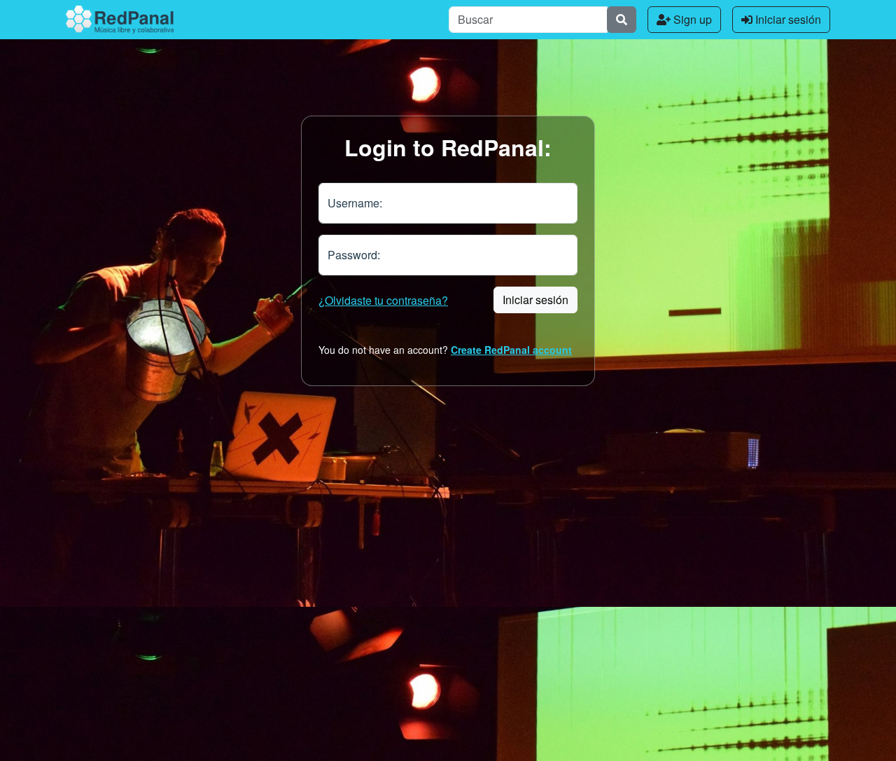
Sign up (691, 19)
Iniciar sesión (786, 19)
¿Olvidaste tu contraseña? (383, 300)
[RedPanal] (120, 20)
